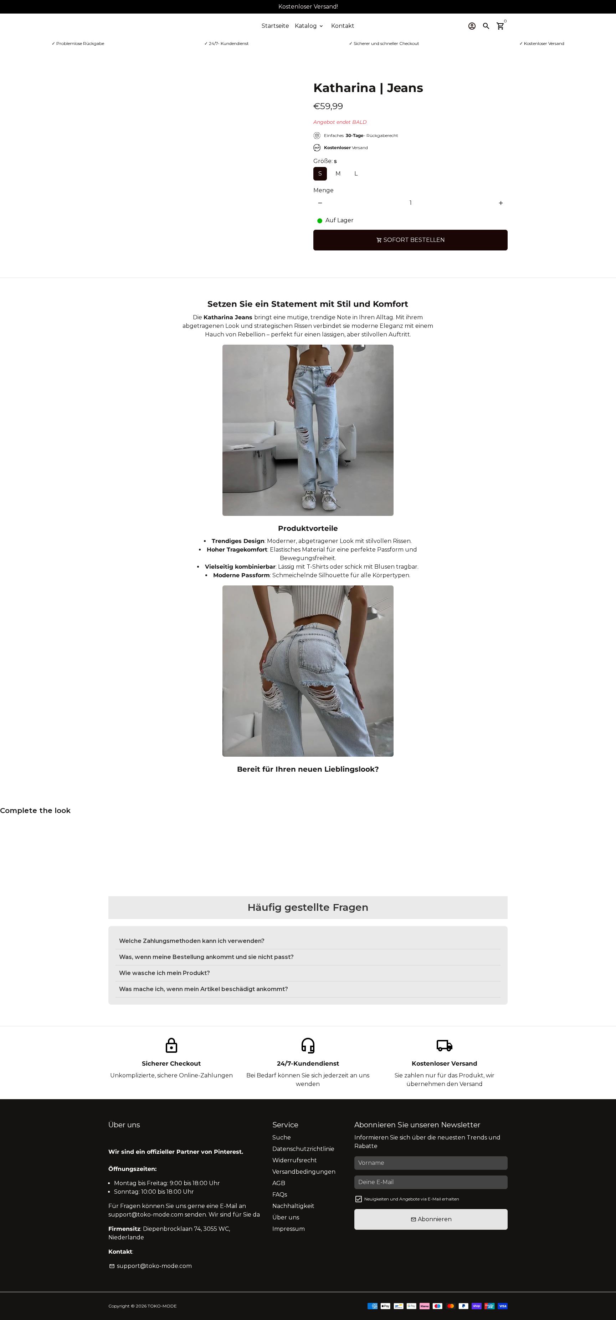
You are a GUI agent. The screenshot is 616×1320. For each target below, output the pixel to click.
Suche (281, 1137)
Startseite (275, 25)
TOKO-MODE (162, 1306)
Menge (323, 190)
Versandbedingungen (303, 1171)
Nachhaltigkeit (293, 1206)
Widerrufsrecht (294, 1160)
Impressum (288, 1228)
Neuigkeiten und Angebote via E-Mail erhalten (411, 1199)
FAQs (279, 1194)
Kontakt (342, 25)
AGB (278, 1183)
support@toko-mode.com (150, 1266)
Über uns (285, 1217)
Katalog (309, 25)
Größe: (325, 161)
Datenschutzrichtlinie (303, 1149)
